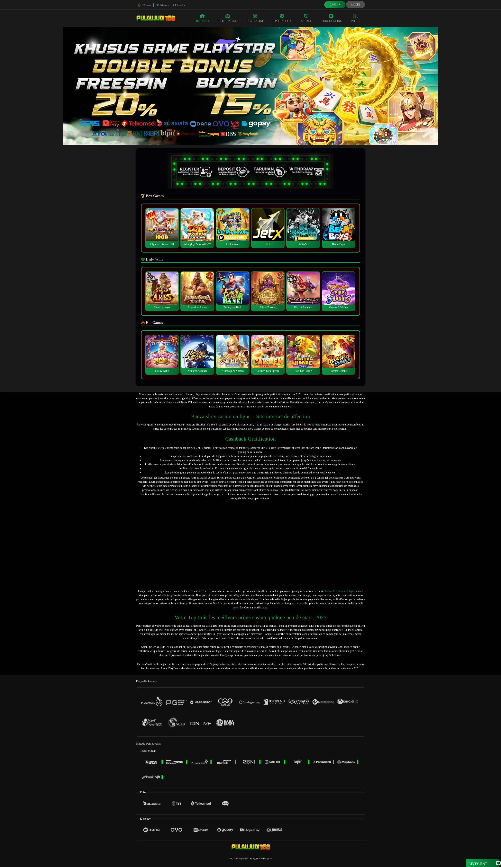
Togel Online (331, 21)
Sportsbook (282, 21)
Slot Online (228, 21)
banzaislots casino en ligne (340, 591)
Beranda (202, 21)
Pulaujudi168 (242, 858)
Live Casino (255, 21)
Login (355, 4)
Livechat (181, 5)
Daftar (334, 4)
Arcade (306, 21)
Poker (355, 21)
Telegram (164, 5)
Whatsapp (146, 5)
